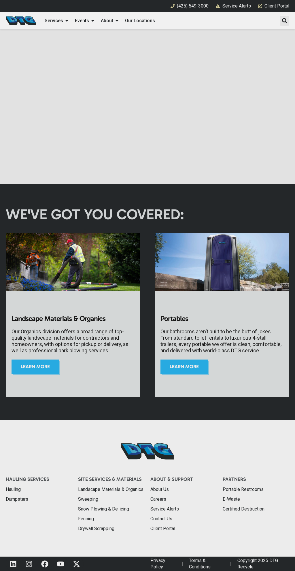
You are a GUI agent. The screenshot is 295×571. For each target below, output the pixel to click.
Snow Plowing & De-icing (103, 509)
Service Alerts (164, 509)
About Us (159, 489)
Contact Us (161, 518)
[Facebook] (44, 564)
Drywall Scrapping (96, 528)
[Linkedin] (13, 564)
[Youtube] (60, 564)
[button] (284, 21)
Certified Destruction (243, 509)
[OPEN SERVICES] (67, 20)
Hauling (13, 489)
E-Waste (231, 499)
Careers (158, 499)
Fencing (86, 518)
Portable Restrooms (243, 489)
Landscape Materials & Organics (110, 489)
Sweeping (88, 499)
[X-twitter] (76, 564)
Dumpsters (17, 499)
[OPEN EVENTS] (92, 20)
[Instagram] (29, 564)
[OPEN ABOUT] (117, 20)
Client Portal (162, 528)
